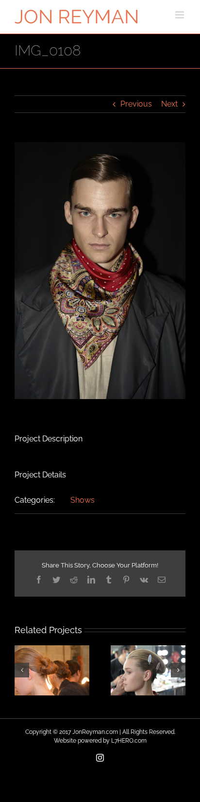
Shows (82, 500)
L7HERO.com (129, 740)
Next (169, 104)
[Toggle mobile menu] (180, 15)
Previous (136, 104)
